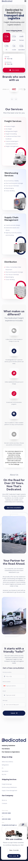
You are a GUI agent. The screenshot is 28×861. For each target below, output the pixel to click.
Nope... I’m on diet (14, 850)
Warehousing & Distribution (9, 787)
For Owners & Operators (11, 752)
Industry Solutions (8, 745)
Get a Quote (15, 70)
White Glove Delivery (7, 761)
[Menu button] (25, 1)
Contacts (4, 803)
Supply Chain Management (9, 790)
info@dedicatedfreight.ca (8, 824)
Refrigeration (5, 765)
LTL (2, 768)
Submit (13, 713)
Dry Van (4, 774)
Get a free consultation (14, 507)
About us (4, 800)
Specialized (5, 771)
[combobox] (4, 685)
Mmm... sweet (12, 856)
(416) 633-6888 (6, 812)
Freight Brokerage (7, 784)
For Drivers (6, 749)
